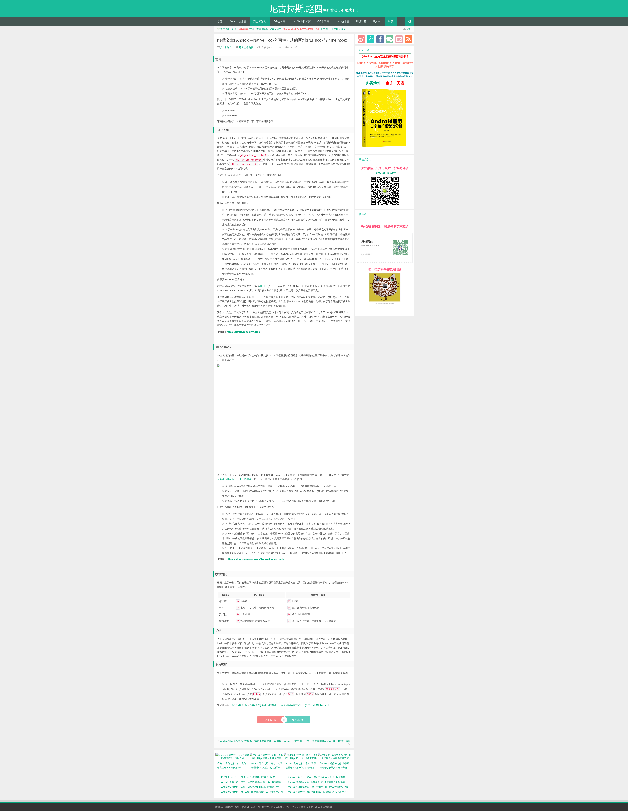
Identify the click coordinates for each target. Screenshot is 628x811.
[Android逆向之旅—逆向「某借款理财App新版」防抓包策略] (267, 756)
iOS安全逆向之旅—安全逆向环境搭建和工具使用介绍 (248, 777)
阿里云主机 (312, 807)
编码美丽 (218, 807)
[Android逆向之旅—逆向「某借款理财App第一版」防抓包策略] (301, 756)
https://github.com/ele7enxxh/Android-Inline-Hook (255, 559)
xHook (262, 286)
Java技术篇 (342, 21)
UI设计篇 (361, 21)
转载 (390, 21)
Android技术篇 (237, 21)
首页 (219, 21)
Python (377, 21)
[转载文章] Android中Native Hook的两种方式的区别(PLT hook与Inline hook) (282, 40)
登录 (408, 29)
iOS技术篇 (279, 21)
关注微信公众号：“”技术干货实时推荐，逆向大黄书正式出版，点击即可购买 (282, 29)
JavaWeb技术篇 (301, 21)
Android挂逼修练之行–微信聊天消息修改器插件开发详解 (250, 741)
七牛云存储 (326, 807)
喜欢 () (272, 719)
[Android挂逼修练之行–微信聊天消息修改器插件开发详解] (335, 756)
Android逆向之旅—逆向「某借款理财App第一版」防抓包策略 (317, 741)
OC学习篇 (323, 21)
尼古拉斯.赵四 (246, 47)
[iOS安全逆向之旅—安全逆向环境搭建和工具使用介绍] (232, 756)
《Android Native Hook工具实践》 (235, 479)
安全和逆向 (259, 21)
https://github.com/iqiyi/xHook (244, 331)
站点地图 (255, 807)
